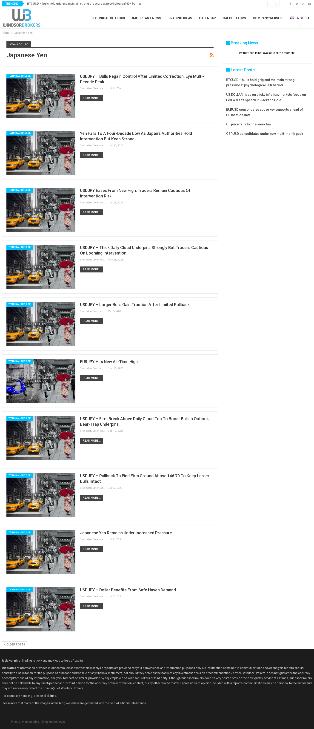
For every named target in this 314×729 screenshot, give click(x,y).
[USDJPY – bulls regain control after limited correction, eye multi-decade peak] (40, 96)
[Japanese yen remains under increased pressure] (40, 552)
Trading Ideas (180, 18)
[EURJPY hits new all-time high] (40, 381)
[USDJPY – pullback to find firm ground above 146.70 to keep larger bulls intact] (40, 495)
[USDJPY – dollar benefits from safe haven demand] (40, 609)
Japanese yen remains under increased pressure (126, 532)
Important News (146, 18)
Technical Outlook (108, 18)
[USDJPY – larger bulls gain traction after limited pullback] (40, 324)
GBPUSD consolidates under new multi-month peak (264, 134)
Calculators (234, 18)
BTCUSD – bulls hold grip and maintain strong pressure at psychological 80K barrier (84, 3)
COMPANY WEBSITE (268, 18)
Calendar (207, 18)
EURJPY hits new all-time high (109, 361)
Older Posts (15, 644)
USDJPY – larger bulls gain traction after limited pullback (135, 304)
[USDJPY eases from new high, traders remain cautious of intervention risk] (40, 210)
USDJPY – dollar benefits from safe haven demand (128, 589)
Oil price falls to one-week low (248, 124)
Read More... (92, 98)
